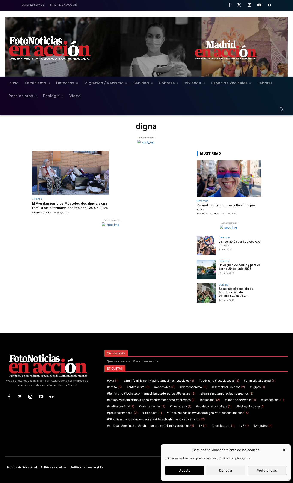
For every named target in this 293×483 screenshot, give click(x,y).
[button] (284, 450)
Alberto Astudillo (41, 212)
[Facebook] (229, 5)
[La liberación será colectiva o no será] (206, 245)
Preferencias (267, 470)
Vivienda (37, 198)
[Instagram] (249, 5)
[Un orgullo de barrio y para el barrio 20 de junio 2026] (206, 269)
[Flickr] (269, 5)
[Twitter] (239, 5)
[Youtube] (259, 5)
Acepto (184, 470)
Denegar (226, 470)
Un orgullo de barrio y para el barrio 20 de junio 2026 (239, 266)
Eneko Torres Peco (208, 213)
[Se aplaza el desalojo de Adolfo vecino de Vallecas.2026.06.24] (206, 293)
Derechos (202, 201)
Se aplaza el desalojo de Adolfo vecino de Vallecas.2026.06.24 (236, 292)
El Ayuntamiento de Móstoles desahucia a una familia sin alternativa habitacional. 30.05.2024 (70, 205)
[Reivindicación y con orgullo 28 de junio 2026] (229, 178)
